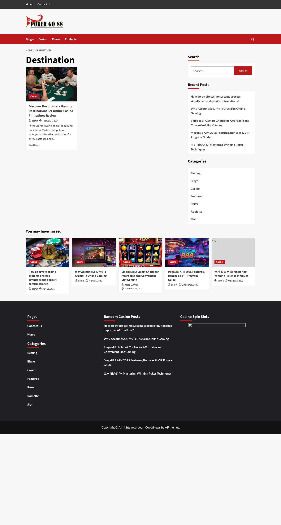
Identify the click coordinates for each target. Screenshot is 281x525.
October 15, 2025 (190, 285)
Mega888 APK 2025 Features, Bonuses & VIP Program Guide (220, 135)
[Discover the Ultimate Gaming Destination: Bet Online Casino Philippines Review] (51, 84)
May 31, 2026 (48, 289)
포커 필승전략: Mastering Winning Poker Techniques (217, 147)
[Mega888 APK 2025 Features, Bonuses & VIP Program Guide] (187, 252)
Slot (193, 219)
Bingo (30, 39)
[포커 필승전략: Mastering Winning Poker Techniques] (233, 252)
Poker (56, 39)
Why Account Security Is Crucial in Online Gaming (218, 111)
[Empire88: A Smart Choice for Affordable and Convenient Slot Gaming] (140, 252)
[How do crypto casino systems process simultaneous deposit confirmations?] (47, 252)
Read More (34, 145)
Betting (196, 173)
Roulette (70, 39)
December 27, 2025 (134, 288)
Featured (197, 196)
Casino (42, 39)
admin (35, 120)
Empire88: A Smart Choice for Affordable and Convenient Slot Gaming (220, 123)
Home (29, 4)
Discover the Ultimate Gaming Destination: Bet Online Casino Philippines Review (51, 111)
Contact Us (44, 4)
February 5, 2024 (50, 120)
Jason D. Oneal (132, 285)
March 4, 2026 (95, 281)
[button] (252, 39)
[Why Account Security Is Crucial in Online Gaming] (94, 252)
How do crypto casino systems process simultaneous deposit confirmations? (216, 99)
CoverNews (153, 427)
